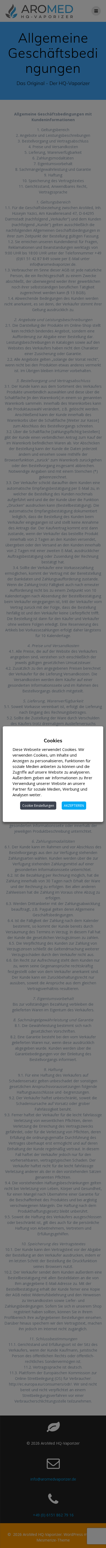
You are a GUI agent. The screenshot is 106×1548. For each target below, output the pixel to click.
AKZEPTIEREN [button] (74, 805)
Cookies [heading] (53, 740)
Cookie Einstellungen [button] (38, 805)
